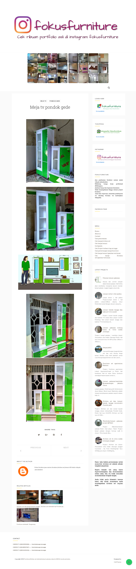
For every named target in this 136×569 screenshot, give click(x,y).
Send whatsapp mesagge (39, 544)
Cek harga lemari (101, 243)
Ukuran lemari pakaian (111, 278)
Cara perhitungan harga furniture (107, 251)
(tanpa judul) (107, 348)
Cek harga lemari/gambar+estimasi (108, 253)
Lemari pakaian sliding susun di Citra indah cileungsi (112, 330)
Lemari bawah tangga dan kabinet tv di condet (112, 311)
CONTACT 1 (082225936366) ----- (22, 544)
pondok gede (55, 101)
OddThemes (117, 562)
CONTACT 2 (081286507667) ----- (22, 547)
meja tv (43, 101)
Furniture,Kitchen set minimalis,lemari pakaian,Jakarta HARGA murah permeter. (47, 559)
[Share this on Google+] (46, 434)
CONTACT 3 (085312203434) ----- (22, 550)
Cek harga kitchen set (102, 241)
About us (98, 234)
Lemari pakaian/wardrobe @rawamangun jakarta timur (112, 383)
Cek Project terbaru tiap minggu (106, 248)
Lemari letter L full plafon (112, 294)
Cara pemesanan (101, 239)
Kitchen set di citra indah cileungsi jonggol (112, 440)
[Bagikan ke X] (39, 434)
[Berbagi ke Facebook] (61, 434)
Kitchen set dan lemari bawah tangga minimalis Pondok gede (112, 403)
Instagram (98, 246)
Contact (97, 236)
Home (97, 231)
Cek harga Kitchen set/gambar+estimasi (109, 257)
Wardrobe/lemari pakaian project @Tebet (112, 422)
